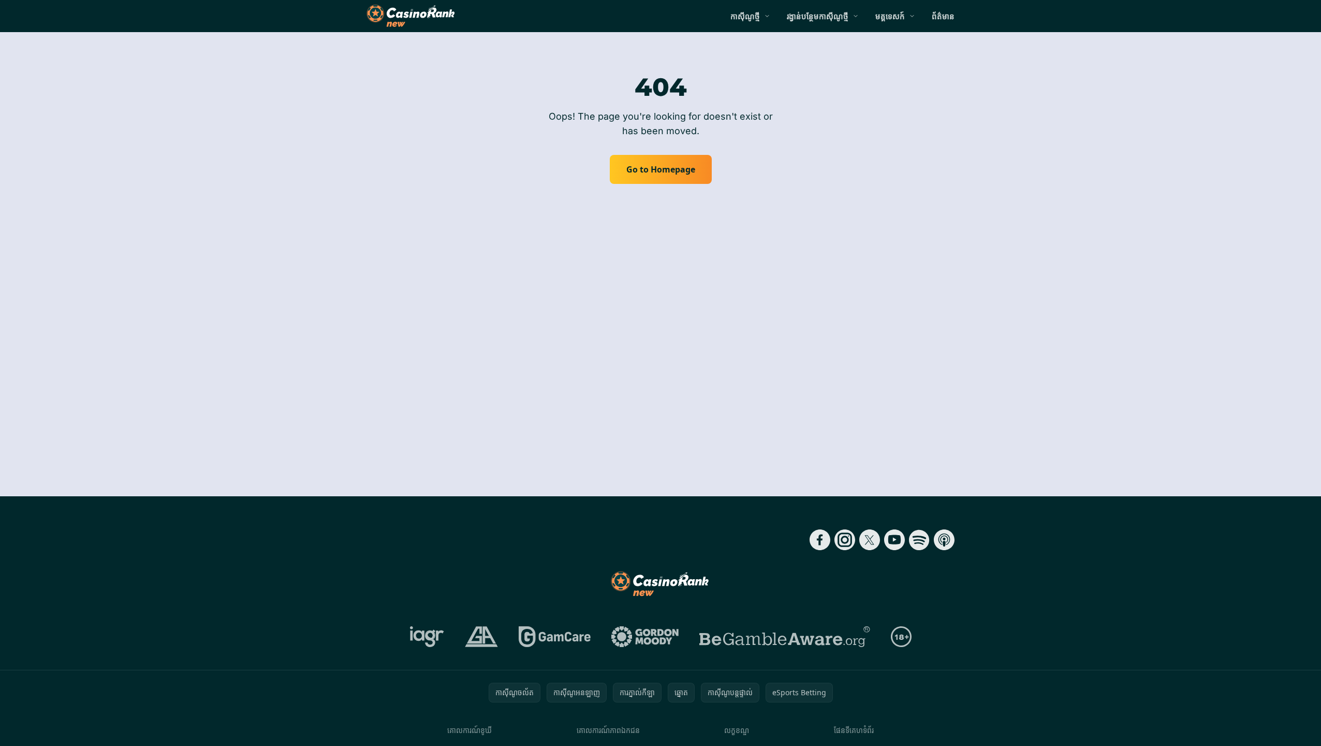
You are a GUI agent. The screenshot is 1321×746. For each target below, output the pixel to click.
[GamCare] (555, 636)
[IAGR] (427, 636)
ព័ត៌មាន (943, 16)
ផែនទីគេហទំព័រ (854, 730)
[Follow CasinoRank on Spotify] (919, 539)
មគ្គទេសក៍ (890, 16)
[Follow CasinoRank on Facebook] (820, 539)
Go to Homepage (660, 169)
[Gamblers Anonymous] (481, 636)
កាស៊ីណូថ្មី (745, 16)
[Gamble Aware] (784, 636)
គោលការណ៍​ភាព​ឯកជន (608, 730)
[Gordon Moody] (645, 636)
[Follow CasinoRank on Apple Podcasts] (944, 539)
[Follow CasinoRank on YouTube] (894, 539)
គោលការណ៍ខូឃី (469, 730)
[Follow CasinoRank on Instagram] (844, 539)
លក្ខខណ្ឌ (736, 730)
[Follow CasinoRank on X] (869, 539)
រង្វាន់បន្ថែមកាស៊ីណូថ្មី (817, 16)
